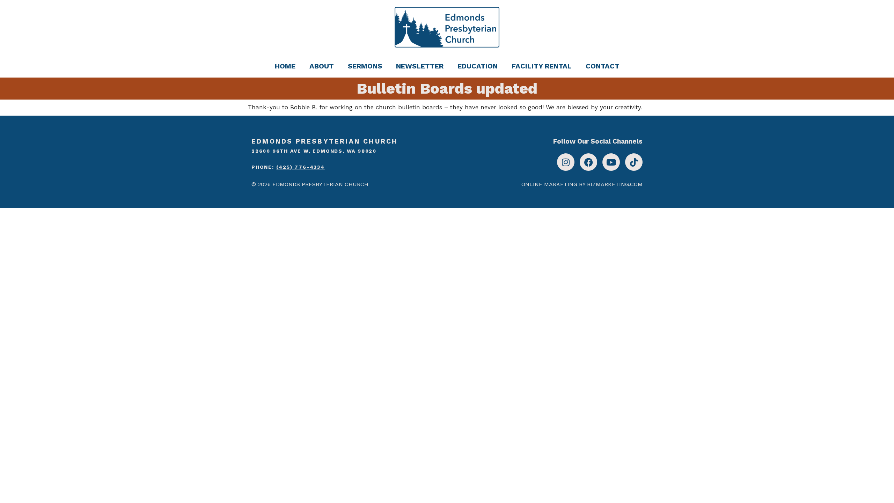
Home (285, 66)
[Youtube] (611, 162)
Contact (603, 66)
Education (477, 66)
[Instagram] (565, 162)
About (321, 66)
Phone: (288, 167)
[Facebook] (588, 162)
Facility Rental (542, 66)
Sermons (365, 66)
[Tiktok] (634, 162)
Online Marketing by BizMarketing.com (582, 184)
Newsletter (420, 66)
